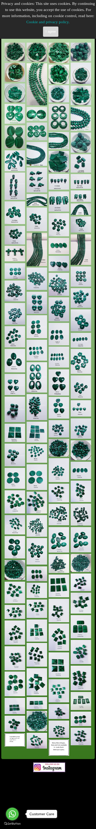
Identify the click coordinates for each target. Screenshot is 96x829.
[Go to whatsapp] (12, 814)
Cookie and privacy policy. (48, 22)
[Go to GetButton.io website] (12, 823)
